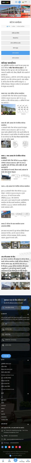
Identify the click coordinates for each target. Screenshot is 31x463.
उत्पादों (2, 403)
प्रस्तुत (5, 356)
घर (1, 397)
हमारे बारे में (3, 400)
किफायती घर (15, 38)
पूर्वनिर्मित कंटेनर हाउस (6, 364)
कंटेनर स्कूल (15, 48)
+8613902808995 (14, 443)
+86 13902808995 (13, 436)
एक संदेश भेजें (15, 460)
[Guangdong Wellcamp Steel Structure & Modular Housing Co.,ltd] (5, 2)
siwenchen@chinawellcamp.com (15, 439)
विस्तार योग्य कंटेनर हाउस (6, 369)
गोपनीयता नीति (4, 420)
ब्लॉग (2, 411)
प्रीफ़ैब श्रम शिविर (15, 33)
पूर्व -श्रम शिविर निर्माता (6, 378)
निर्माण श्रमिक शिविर (5, 372)
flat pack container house (7, 389)
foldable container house (7, 375)
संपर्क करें (3, 406)
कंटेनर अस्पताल (15, 58)
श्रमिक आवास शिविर (5, 386)
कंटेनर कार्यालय (15, 53)
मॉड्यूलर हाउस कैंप (5, 381)
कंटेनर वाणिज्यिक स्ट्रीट (16, 43)
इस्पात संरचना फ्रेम (5, 383)
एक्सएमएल (3, 417)
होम (9, 26)
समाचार (3, 408)
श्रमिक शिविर (4, 366)
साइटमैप (3, 414)
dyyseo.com (22, 454)
